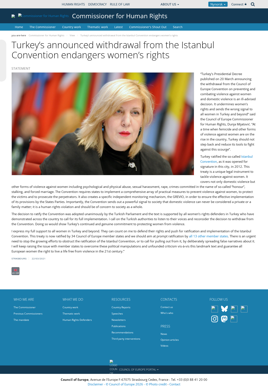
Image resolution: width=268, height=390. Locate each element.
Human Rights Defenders (77, 320)
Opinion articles (170, 340)
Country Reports (121, 307)
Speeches (117, 313)
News (164, 334)
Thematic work (97, 27)
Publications (119, 326)
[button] (134, 369)
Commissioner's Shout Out (147, 27)
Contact (174, 384)
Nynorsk (216, 4)
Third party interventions (126, 339)
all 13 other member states (208, 236)
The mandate (21, 320)
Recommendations (122, 332)
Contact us (167, 307)
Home (19, 27)
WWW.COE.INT (22, 4)
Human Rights (73, 4)
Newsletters (119, 320)
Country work (71, 27)
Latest (118, 27)
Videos (164, 345)
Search (178, 27)
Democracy (97, 4)
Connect (237, 4)
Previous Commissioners (28, 313)
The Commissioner (43, 27)
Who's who (167, 313)
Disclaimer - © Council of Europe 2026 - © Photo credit (128, 384)
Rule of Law (120, 4)
